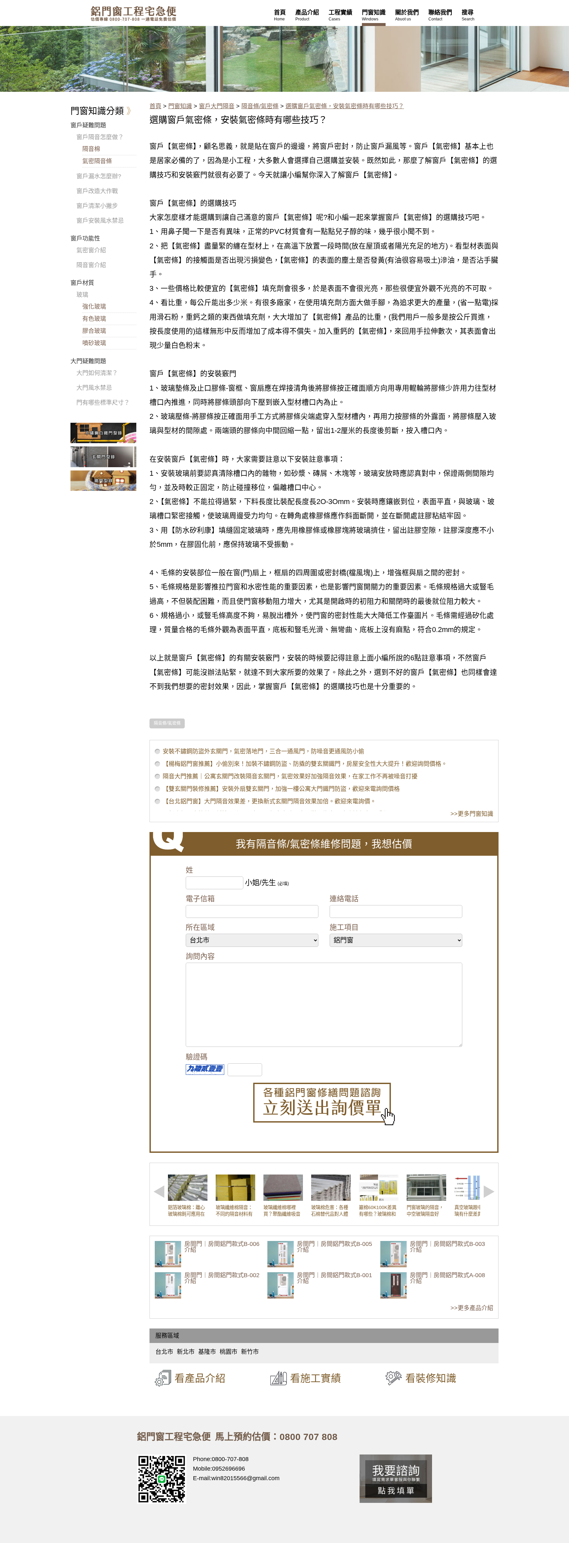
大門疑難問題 (88, 361)
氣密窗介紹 (91, 250)
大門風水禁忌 (94, 388)
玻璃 (82, 294)
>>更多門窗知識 (471, 814)
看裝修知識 (430, 1378)
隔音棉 (91, 149)
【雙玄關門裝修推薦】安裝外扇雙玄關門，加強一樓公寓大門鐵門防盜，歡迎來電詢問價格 (281, 789)
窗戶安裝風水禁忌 (100, 220)
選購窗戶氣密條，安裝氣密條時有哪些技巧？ (344, 106)
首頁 (155, 106)
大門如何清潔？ (97, 373)
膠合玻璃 (94, 331)
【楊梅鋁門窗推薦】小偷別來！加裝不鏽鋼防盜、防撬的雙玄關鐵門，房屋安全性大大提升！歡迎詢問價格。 (305, 764)
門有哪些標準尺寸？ (103, 402)
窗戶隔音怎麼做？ (100, 137)
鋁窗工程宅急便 (133, 13)
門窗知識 (180, 106)
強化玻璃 (94, 306)
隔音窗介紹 (91, 265)
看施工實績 (315, 1378)
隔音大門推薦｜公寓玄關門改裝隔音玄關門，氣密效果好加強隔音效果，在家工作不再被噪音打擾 (290, 776)
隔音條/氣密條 (260, 106)
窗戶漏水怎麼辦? (98, 176)
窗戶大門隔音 (216, 106)
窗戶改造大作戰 (97, 191)
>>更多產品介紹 (471, 1308)
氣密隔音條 (97, 161)
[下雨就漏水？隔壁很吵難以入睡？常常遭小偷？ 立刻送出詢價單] (324, 1104)
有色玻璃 (94, 319)
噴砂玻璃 (94, 343)
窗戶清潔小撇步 (97, 206)
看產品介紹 (200, 1378)
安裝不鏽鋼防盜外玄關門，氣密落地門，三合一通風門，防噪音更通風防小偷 (263, 751)
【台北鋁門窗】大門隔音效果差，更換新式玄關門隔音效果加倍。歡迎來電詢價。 (269, 801)
